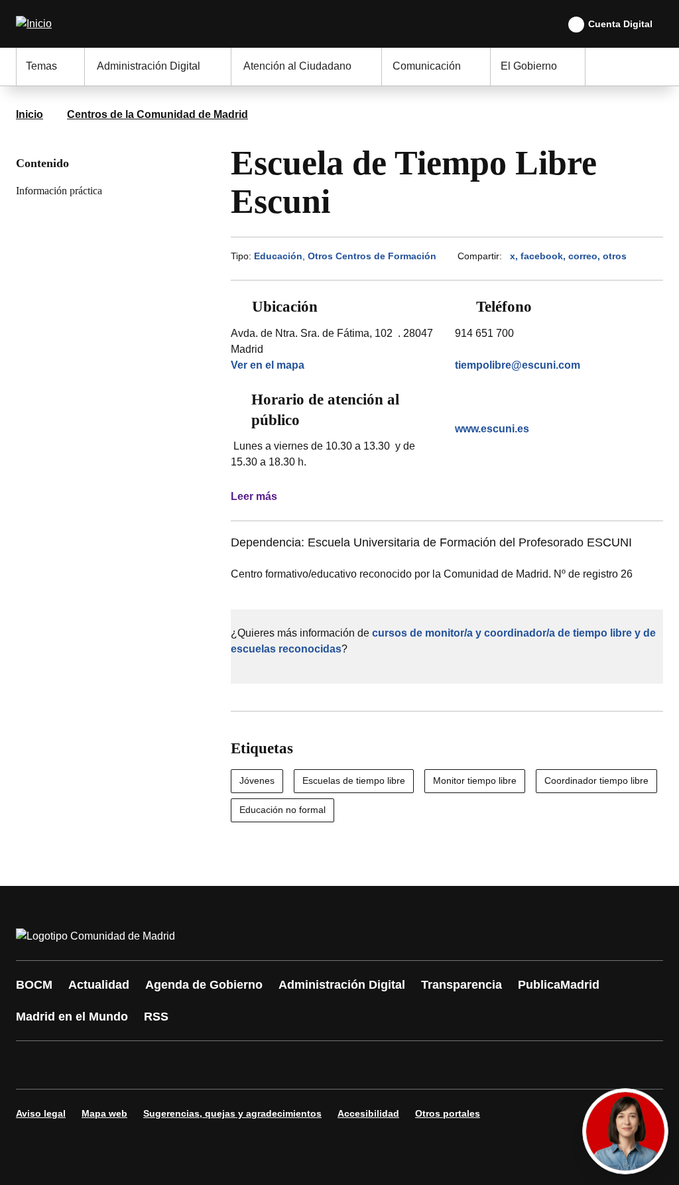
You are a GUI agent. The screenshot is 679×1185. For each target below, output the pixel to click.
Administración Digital (341, 984)
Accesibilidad (368, 1113)
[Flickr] (313, 1065)
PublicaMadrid (558, 984)
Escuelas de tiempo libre (353, 780)
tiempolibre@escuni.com (517, 365)
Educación (278, 256)
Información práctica (59, 190)
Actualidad (98, 984)
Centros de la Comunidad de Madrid (157, 114)
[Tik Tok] (273, 1065)
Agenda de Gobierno (204, 984)
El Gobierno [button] (529, 66)
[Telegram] (352, 1065)
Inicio (29, 114)
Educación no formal (282, 809)
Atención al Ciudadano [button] (297, 66)
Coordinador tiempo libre (596, 780)
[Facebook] (34, 1065)
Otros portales (447, 1113)
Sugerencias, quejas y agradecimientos (232, 1113)
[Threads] (392, 1065)
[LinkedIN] (193, 1065)
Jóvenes (257, 780)
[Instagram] (74, 1065)
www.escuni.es (492, 428)
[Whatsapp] (233, 1065)
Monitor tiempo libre (475, 780)
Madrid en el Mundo (72, 1016)
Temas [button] (41, 66)
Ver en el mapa (267, 365)
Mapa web (104, 1113)
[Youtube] (153, 1065)
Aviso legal (41, 1113)
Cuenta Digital (620, 24)
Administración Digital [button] (148, 66)
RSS (156, 1016)
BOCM (34, 984)
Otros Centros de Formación (372, 256)
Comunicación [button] (427, 66)
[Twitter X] (114, 1065)
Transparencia (461, 984)
